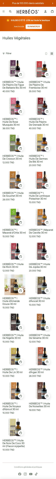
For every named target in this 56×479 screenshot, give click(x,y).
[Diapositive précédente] (3, 3)
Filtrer (9, 53)
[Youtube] (31, 474)
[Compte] (45, 11)
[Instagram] (25, 474)
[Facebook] (20, 474)
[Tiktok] (36, 474)
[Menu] (3, 11)
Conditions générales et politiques (28, 467)
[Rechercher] (10, 11)
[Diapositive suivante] (52, 3)
